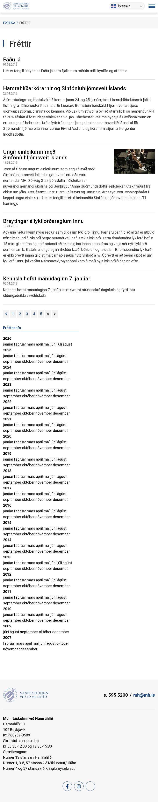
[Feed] (90, 786)
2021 (7, 419)
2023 (7, 384)
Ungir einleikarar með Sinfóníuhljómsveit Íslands (35, 155)
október (28, 361)
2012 (7, 574)
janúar (8, 344)
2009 (7, 626)
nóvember (44, 361)
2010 (7, 609)
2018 (7, 471)
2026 (7, 338)
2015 (7, 522)
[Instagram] (79, 786)
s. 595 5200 (115, 695)
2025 (7, 350)
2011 (7, 591)
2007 (7, 637)
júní (53, 344)
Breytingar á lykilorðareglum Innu (43, 221)
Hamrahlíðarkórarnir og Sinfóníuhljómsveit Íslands (64, 88)
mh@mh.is (144, 695)
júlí (60, 344)
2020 (7, 436)
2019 (7, 453)
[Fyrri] (6, 314)
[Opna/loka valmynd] (151, 6)
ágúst (67, 344)
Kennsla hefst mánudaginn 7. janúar (46, 278)
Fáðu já (12, 59)
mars (31, 344)
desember (61, 361)
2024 (7, 367)
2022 (7, 402)
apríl (40, 344)
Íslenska (124, 6)
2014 (7, 540)
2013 (7, 557)
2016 (7, 505)
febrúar (20, 344)
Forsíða (9, 22)
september (12, 361)
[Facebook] (67, 786)
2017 (7, 488)
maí (47, 344)
